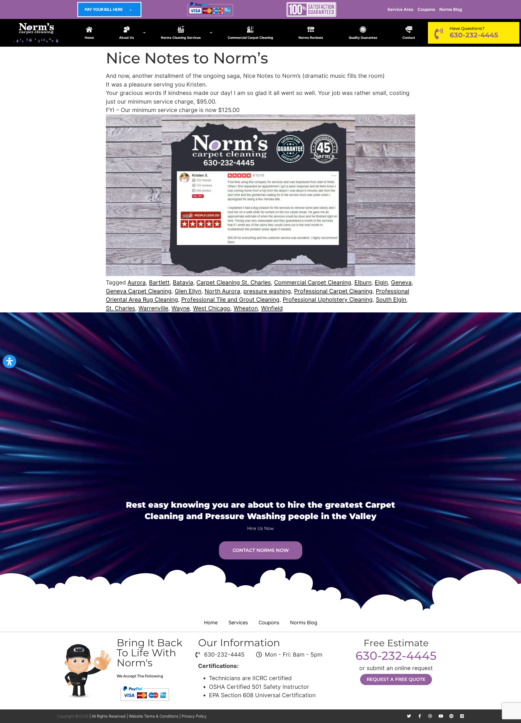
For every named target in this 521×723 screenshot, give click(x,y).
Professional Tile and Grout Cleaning (230, 299)
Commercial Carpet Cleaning (312, 282)
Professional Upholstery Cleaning (328, 299)
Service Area (400, 9)
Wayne (180, 308)
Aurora (137, 282)
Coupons (426, 9)
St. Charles (120, 308)
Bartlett (159, 282)
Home (211, 622)
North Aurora (222, 291)
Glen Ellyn (188, 291)
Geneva (401, 282)
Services (238, 622)
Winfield (272, 308)
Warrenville (153, 308)
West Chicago (211, 308)
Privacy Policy (194, 716)
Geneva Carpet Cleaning (138, 291)
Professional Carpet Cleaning (333, 291)
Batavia (183, 282)
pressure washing (267, 291)
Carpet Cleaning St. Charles (233, 282)
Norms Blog (450, 9)
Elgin (381, 282)
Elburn (362, 282)
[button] (9, 361)
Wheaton (246, 308)
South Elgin (391, 299)
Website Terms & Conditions (153, 716)
